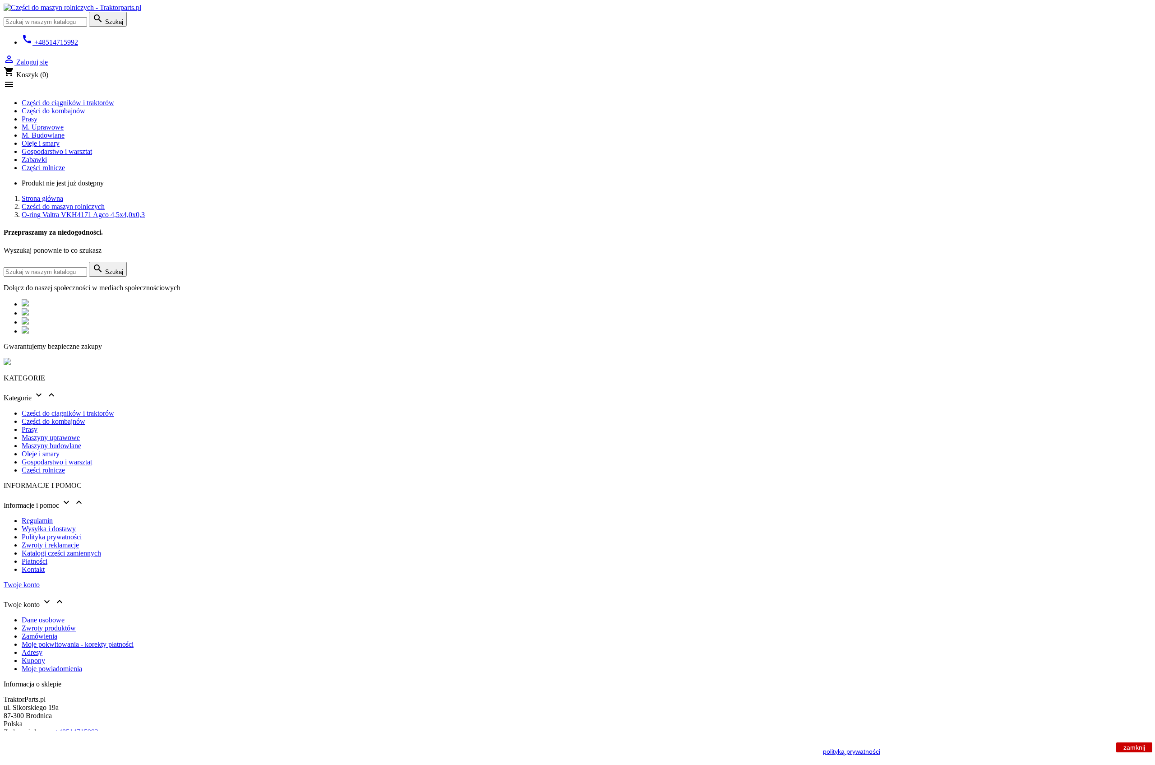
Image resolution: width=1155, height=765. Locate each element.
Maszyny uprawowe (51, 437)
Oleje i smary (41, 143)
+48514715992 (50, 42)
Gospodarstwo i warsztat (57, 151)
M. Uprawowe (43, 127)
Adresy (32, 652)
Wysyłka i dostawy (49, 529)
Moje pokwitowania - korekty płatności (78, 644)
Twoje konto (22, 585)
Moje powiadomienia (52, 668)
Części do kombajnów (53, 111)
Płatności (34, 561)
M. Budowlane (43, 135)
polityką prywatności (851, 751)
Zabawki (34, 159)
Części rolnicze (43, 168)
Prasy (29, 119)
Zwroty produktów (49, 628)
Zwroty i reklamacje (50, 545)
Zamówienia (39, 636)
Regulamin (37, 520)
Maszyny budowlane (51, 446)
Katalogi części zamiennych (61, 553)
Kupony (33, 660)
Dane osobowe (43, 620)
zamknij (1134, 747)
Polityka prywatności (52, 537)
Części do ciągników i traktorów (68, 103)
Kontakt (33, 569)
